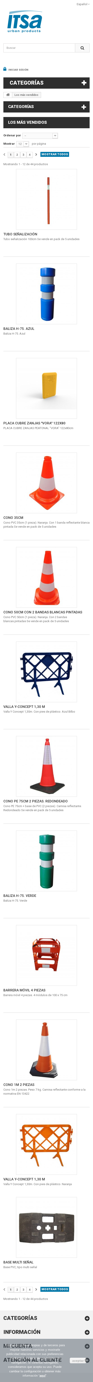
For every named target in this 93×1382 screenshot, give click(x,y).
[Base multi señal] (46, 1227)
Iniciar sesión (18, 69)
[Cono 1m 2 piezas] (46, 1050)
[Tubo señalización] (46, 199)
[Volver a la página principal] (8, 95)
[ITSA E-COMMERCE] (46, 21)
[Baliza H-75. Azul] (46, 293)
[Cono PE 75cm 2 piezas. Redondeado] (46, 766)
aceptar (78, 1360)
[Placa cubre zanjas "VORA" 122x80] (46, 388)
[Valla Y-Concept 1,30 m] (46, 671)
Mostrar (9, 143)
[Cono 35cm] (46, 482)
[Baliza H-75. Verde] (46, 861)
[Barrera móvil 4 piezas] (46, 955)
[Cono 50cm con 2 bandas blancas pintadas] (46, 577)
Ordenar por (12, 135)
